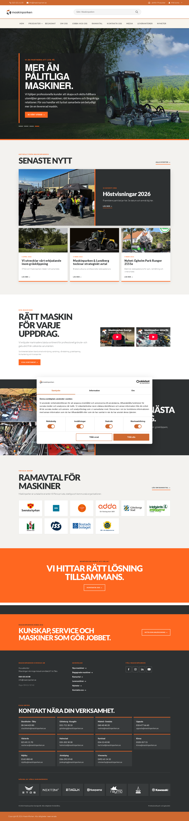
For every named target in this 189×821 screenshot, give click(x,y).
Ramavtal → (77, 677)
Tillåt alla (131, 437)
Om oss (64, 23)
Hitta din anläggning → (156, 632)
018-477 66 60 (142, 725)
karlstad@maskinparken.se (109, 745)
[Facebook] (128, 669)
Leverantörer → (79, 681)
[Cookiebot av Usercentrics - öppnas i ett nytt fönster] (138, 382)
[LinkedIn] (142, 669)
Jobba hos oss (79, 23)
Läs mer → (107, 206)
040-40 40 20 (104, 725)
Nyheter (161, 23)
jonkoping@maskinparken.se (72, 762)
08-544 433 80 (27, 725)
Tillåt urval (94, 437)
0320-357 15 (142, 742)
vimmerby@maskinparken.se (110, 762)
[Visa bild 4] (37, 126)
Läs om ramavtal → (161, 488)
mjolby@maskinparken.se (32, 762)
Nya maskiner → (79, 668)
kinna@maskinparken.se (146, 745)
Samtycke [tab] (56, 390)
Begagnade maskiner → (82, 672)
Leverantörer (145, 23)
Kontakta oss (114, 23)
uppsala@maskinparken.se (147, 728)
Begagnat (50, 23)
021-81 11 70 (27, 742)
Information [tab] (94, 390)
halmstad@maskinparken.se (71, 745)
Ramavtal (97, 23)
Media (129, 23)
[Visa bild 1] (21, 126)
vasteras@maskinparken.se (32, 745)
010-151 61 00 (17, 3)
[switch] (80, 426)
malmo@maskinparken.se (108, 728)
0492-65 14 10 (104, 759)
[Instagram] (135, 669)
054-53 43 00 (104, 742)
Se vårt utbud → (36, 115)
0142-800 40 (27, 759)
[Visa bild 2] (26, 126)
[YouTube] (149, 669)
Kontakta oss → (94, 587)
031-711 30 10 (66, 725)
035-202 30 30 (66, 742)
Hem (22, 23)
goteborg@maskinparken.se (71, 728)
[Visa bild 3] (31, 126)
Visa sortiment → (29, 362)
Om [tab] (133, 390)
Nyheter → (77, 685)
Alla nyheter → (163, 162)
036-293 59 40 (66, 759)
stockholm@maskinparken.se (33, 728)
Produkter (35, 23)
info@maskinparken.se (38, 3)
